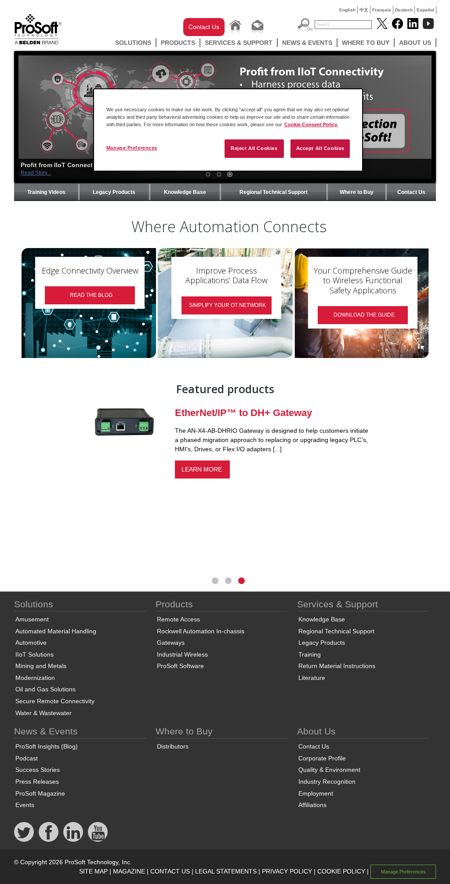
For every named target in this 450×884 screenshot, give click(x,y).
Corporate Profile (322, 758)
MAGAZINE (129, 871)
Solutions (133, 42)
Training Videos (46, 192)
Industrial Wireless (182, 654)
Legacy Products (114, 192)
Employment (315, 793)
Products (178, 42)
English (347, 9)
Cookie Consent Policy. (311, 124)
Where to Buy (365, 42)
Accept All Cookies (320, 148)
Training (309, 654)
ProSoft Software (180, 665)
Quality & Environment (329, 769)
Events (24, 804)
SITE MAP (93, 871)
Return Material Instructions (336, 665)
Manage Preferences (131, 147)
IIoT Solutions (34, 654)
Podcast (26, 758)
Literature (311, 677)
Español (425, 9)
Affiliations (312, 804)
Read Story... (36, 173)
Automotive (31, 642)
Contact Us (204, 26)
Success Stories (37, 769)
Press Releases (37, 781)
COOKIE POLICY (341, 871)
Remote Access (178, 619)
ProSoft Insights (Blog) (46, 746)
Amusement (32, 619)
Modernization (35, 677)
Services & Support (238, 42)
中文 (363, 9)
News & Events (307, 42)
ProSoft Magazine (40, 793)
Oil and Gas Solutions (45, 689)
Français (381, 9)
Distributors (173, 746)
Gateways (171, 642)
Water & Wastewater (43, 712)
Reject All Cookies (254, 148)
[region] (228, 130)
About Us (415, 42)
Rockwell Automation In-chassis (200, 631)
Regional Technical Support (274, 192)
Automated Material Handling (55, 631)
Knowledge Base (185, 192)
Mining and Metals (40, 665)
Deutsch (404, 9)
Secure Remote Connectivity (54, 701)
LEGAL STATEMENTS (226, 871)
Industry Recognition (327, 781)
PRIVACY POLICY (287, 871)
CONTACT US (170, 871)
